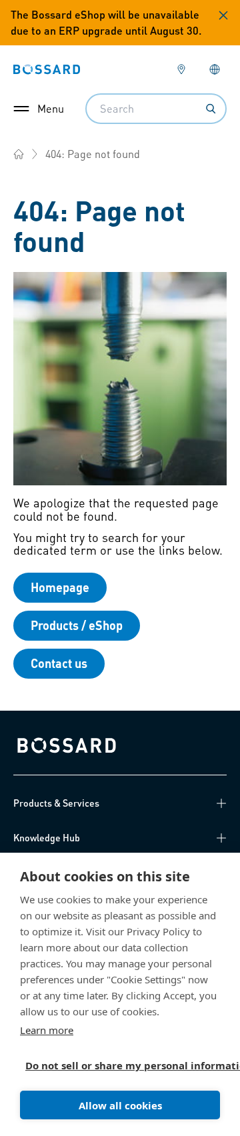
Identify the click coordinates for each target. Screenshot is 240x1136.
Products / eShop (77, 625)
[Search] (210, 108)
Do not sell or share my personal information (114, 1065)
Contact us (59, 663)
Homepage (60, 587)
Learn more (46, 1030)
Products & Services (56, 803)
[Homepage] (18, 154)
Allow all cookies (120, 1105)
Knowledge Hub (46, 837)
